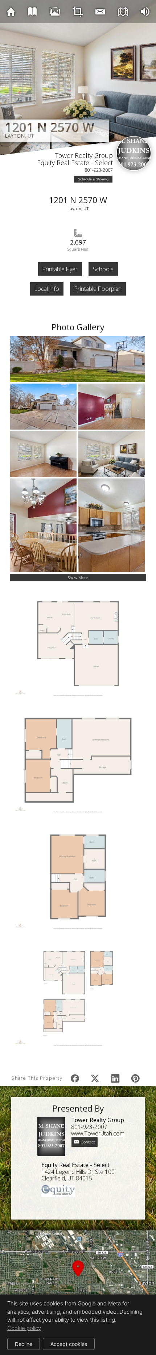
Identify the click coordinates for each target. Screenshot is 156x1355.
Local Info (46, 289)
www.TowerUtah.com (97, 1133)
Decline (23, 1344)
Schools (103, 269)
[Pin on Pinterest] (135, 1078)
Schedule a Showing (93, 179)
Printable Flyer (60, 269)
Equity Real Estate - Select (75, 162)
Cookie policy (24, 1328)
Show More (78, 577)
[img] (11, 11)
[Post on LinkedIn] (115, 1078)
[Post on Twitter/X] (95, 1078)
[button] (78, 1277)
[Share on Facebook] (75, 1078)
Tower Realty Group (84, 155)
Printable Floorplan (98, 289)
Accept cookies (68, 1344)
